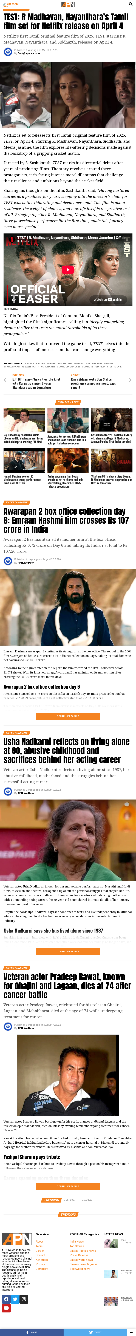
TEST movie (114, 367)
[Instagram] (23, 1299)
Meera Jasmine (57, 363)
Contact (40, 1255)
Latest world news (81, 1259)
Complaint (42, 1269)
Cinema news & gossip (84, 1264)
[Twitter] (15, 1299)
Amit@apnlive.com (29, 53)
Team (39, 1246)
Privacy (40, 1264)
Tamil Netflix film (94, 367)
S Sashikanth (31, 367)
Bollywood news (80, 1269)
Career (40, 1250)
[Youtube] (6, 1308)
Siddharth (48, 367)
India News (77, 1241)
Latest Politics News (83, 1250)
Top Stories (77, 1246)
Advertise (42, 1259)
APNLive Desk (26, 562)
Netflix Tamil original (101, 363)
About (39, 1241)
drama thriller (35, 363)
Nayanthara (76, 363)
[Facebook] (6, 1299)
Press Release (79, 1255)
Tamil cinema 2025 (69, 367)
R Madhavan (12, 367)
